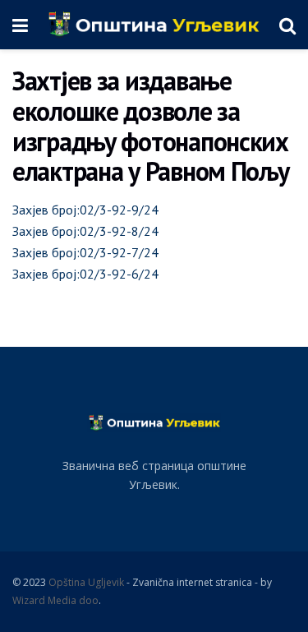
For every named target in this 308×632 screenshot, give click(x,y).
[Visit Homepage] (153, 24)
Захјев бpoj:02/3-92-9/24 (85, 209)
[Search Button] (287, 24)
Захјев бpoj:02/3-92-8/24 (85, 231)
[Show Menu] (20, 24)
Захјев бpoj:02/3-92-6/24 (85, 273)
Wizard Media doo (55, 600)
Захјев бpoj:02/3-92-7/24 (85, 252)
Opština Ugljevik (86, 582)
